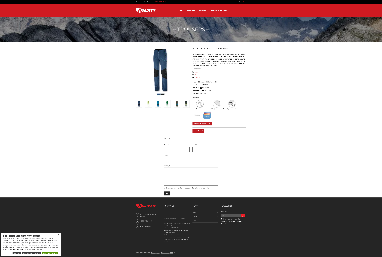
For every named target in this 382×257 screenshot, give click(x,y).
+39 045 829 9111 (160, 2)
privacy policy (18, 249)
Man (196, 72)
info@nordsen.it (145, 226)
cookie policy (37, 249)
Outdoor (197, 75)
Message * (167, 166)
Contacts (203, 11)
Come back (198, 131)
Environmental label (218, 11)
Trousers (197, 78)
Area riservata (178, 253)
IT (243, 2)
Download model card (202, 124)
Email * (194, 145)
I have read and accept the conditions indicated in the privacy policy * (188, 188)
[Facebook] (166, 212)
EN (240, 2)
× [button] (58, 234)
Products (191, 11)
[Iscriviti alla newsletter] (243, 215)
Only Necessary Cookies (31, 253)
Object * (167, 155)
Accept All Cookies (50, 253)
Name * (166, 145)
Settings (17, 253)
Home (181, 11)
